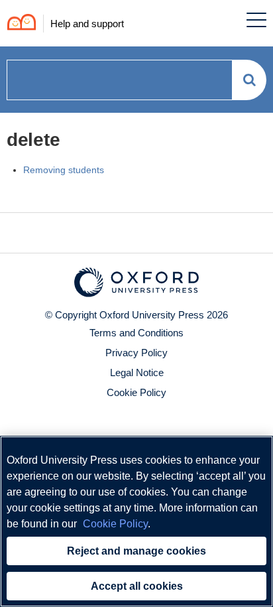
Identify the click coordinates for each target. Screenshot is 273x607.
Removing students (63, 170)
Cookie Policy (136, 392)
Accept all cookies (137, 586)
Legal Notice (137, 372)
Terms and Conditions (136, 332)
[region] (136, 521)
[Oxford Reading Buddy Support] (18, 23)
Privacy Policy (136, 352)
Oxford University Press (151, 314)
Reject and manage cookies (136, 551)
